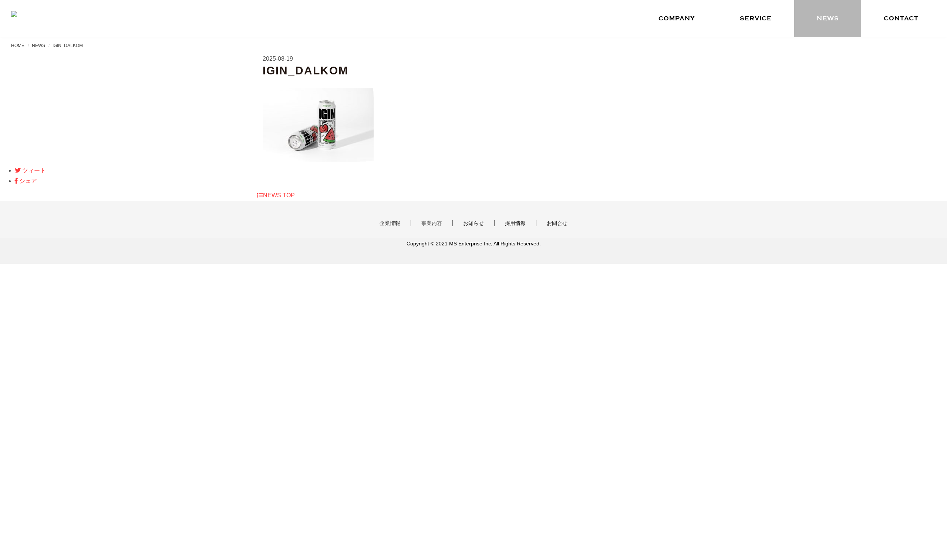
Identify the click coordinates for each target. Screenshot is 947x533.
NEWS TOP (279, 195)
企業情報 (390, 223)
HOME (17, 45)
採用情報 (515, 223)
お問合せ (557, 223)
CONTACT (901, 18)
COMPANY (676, 18)
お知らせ (473, 223)
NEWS (828, 18)
